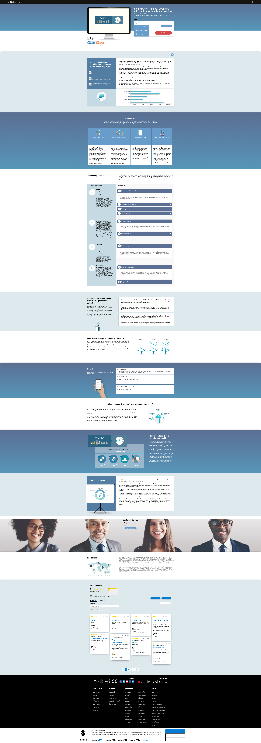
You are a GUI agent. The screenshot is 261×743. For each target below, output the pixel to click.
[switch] (113, 740)
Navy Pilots (111, 695)
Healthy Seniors (112, 698)
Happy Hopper (141, 691)
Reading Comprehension (157, 721)
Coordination (96, 707)
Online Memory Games (157, 718)
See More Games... (142, 722)
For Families (154, 691)
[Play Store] (152, 681)
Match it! (126, 709)
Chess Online (127, 691)
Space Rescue (128, 710)
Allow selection (175, 735)
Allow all (175, 731)
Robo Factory (127, 700)
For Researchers (155, 694)
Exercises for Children (157, 703)
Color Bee (140, 698)
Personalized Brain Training (158, 713)
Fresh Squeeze (141, 704)
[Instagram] (130, 681)
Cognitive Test (21, 2)
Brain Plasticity (96, 697)
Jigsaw (140, 706)
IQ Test (153, 725)
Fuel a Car (140, 707)
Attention (95, 712)
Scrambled (127, 716)
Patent (153, 697)
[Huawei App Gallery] (142, 681)
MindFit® (154, 698)
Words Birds (141, 721)
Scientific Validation (41, 2)
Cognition (95, 700)
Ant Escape (127, 701)
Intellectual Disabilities (98, 703)
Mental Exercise (155, 716)
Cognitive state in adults (114, 701)
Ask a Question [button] (156, 598)
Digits (139, 697)
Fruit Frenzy (127, 694)
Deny (175, 739)
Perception (95, 710)
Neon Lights (127, 704)
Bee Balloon (141, 700)
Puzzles (140, 694)
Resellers (154, 701)
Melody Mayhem (128, 719)
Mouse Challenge (142, 712)
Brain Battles (155, 724)
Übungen (99, 609)
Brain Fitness (96, 698)
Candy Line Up (141, 692)
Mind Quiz (154, 709)
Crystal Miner (127, 697)
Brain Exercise (155, 706)
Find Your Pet (127, 718)
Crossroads (141, 701)
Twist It (140, 716)
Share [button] (94, 627)
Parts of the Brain (97, 694)
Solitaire (126, 698)
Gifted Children (155, 722)
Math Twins (141, 709)
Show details (145, 740)
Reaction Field (141, 719)
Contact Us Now (131, 528)
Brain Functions (96, 704)
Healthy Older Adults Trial (114, 694)
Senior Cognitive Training (114, 700)
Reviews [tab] (92, 600)
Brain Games (155, 715)
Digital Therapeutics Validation (115, 691)
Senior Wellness (112, 697)
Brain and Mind (96, 692)
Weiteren (92, 609)
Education (154, 695)
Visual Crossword (128, 707)
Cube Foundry (141, 703)
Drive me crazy (128, 706)
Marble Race (127, 713)
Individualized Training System (158, 707)
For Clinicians (155, 692)
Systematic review (113, 703)
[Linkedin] (133, 681)
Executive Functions (97, 706)
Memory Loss (96, 701)
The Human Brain (97, 691)
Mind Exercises (155, 712)
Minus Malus (141, 710)
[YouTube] (126, 681)
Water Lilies (140, 718)
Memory (95, 709)
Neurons (95, 695)
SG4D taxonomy (112, 704)
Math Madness (128, 712)
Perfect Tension (141, 713)
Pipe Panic (127, 695)
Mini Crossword (128, 692)
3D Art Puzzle (127, 722)
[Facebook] (120, 681)
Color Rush (127, 721)
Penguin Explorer (142, 695)
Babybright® (155, 700)
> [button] (137, 669)
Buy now (163, 33)
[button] (99, 628)
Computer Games (112, 692)
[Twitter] (123, 681)
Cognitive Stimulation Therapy (158, 710)
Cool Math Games (156, 719)
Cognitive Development (157, 704)
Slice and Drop (141, 715)
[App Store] (163, 681)
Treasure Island (128, 703)
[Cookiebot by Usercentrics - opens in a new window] (83, 740)
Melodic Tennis (128, 715)
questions (105, 609)
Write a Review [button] (167, 598)
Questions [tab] (101, 600)
